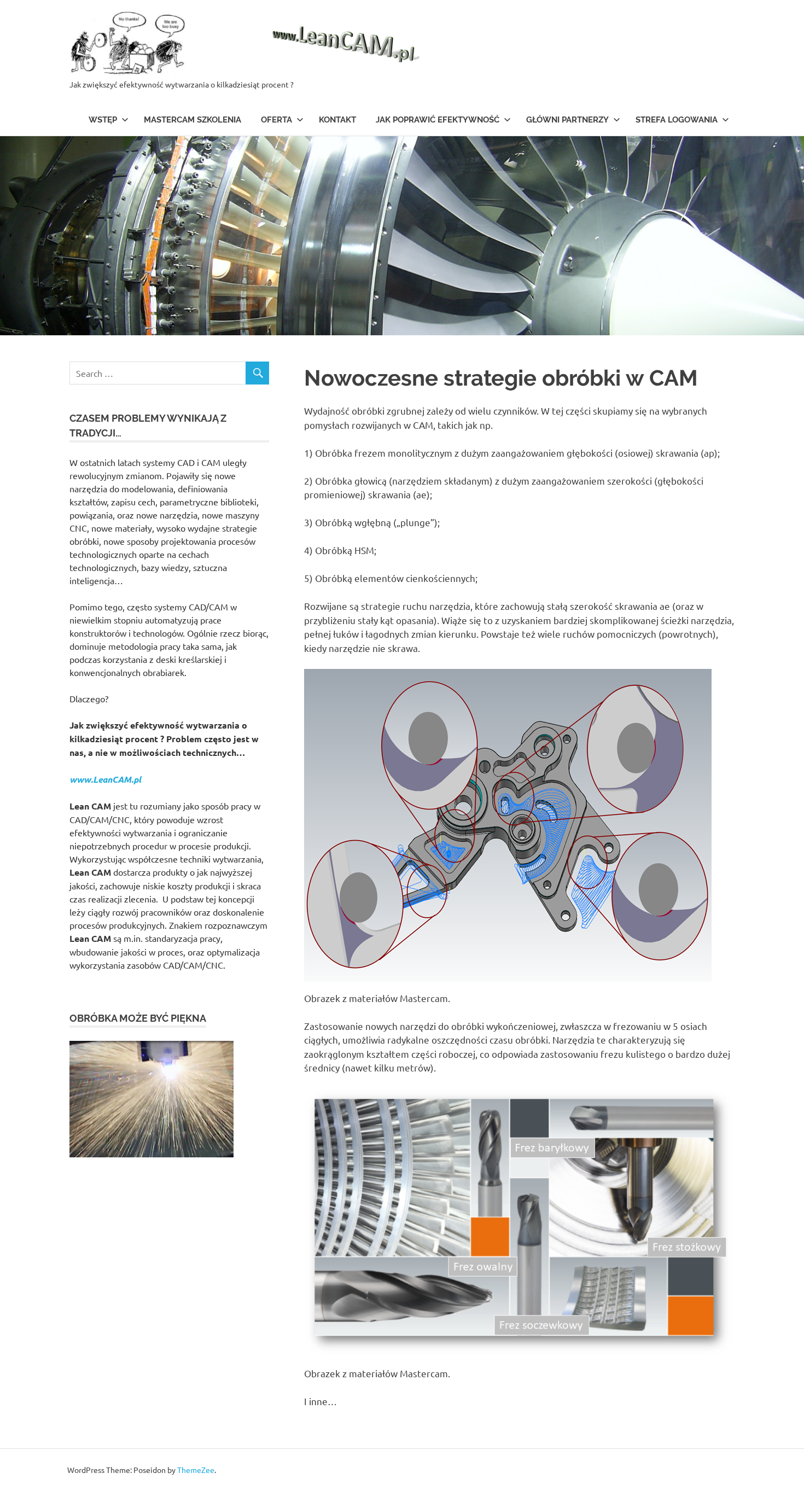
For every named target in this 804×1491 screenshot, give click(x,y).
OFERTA (276, 120)
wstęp (103, 120)
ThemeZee (195, 1470)
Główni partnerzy (567, 120)
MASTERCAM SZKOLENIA (192, 120)
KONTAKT (337, 120)
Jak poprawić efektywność (437, 120)
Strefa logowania (677, 120)
